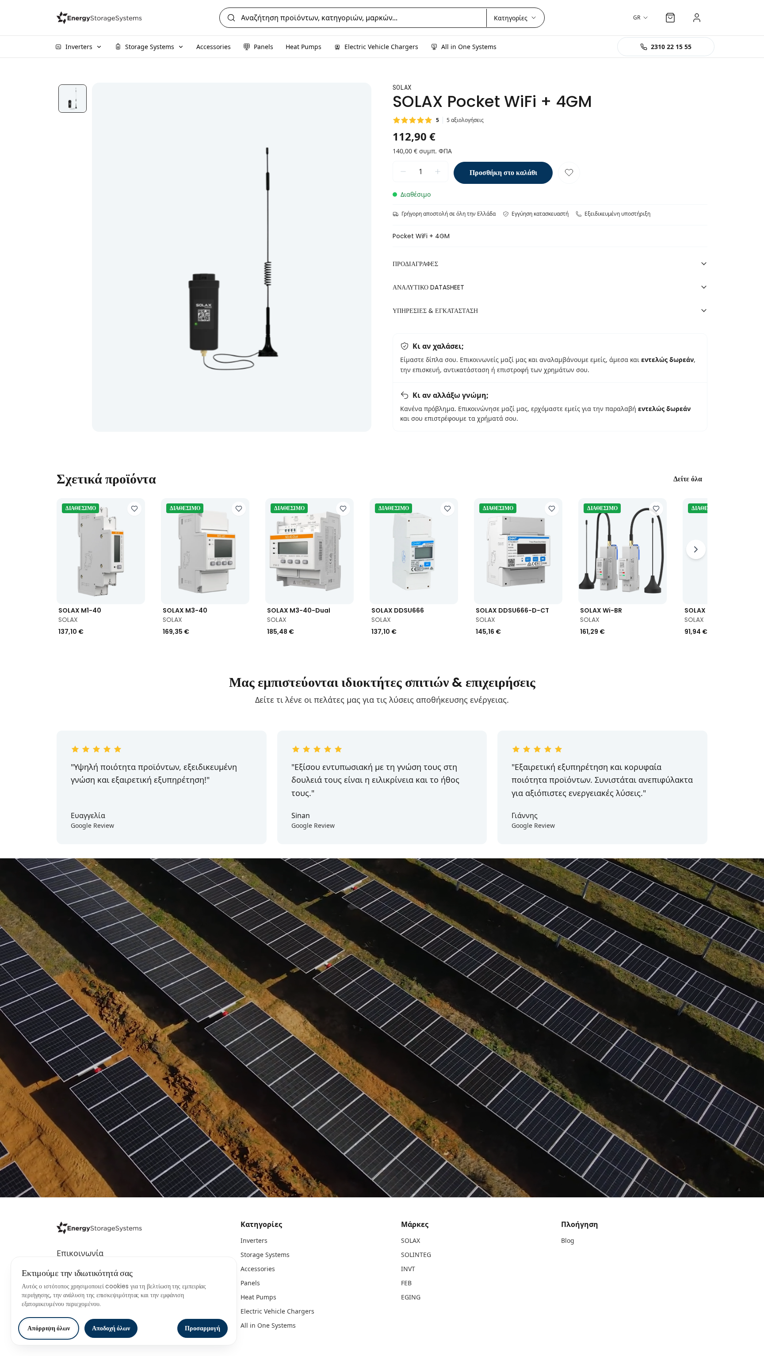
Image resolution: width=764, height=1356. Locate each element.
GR (636, 17)
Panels (250, 1283)
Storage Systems (265, 1254)
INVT (408, 1269)
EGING (410, 1297)
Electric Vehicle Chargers (277, 1311)
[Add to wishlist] (134, 509)
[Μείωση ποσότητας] (403, 171)
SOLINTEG (416, 1254)
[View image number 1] (72, 98)
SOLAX (410, 1240)
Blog (567, 1240)
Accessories (258, 1269)
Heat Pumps (258, 1297)
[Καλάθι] (670, 17)
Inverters (254, 1240)
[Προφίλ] (696, 17)
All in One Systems (268, 1325)
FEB (406, 1283)
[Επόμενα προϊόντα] (696, 549)
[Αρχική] (101, 18)
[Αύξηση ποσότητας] (438, 171)
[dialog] (124, 1301)
